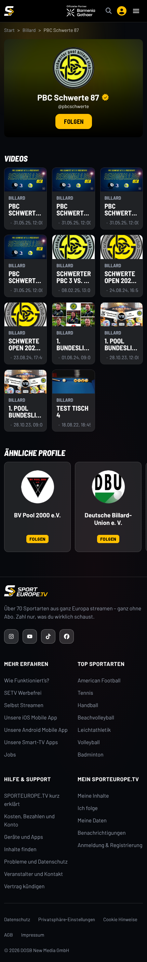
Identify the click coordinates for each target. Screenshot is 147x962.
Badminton (91, 754)
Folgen (73, 121)
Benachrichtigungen (102, 833)
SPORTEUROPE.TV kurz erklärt (31, 800)
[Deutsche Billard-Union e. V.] (108, 486)
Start (9, 30)
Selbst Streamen (23, 705)
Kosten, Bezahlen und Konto (29, 820)
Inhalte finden (20, 849)
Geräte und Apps (23, 837)
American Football (99, 680)
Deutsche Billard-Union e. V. (108, 519)
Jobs (10, 754)
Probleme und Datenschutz (36, 861)
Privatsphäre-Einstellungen (66, 919)
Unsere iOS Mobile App (30, 717)
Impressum (32, 935)
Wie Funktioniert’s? (26, 680)
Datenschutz (17, 919)
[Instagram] (11, 636)
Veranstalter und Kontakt (33, 874)
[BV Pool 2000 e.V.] (37, 486)
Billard (29, 30)
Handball (88, 705)
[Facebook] (66, 636)
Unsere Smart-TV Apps (31, 742)
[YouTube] (30, 636)
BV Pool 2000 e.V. (37, 515)
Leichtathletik (94, 730)
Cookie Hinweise (120, 919)
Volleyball (89, 742)
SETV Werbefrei (22, 693)
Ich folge (88, 808)
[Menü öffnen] (136, 11)
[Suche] (108, 10)
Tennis (85, 693)
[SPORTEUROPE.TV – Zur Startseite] (9, 11)
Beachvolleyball (96, 717)
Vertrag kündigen (24, 886)
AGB (8, 935)
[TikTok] (48, 636)
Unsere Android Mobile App (36, 730)
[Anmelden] (121, 11)
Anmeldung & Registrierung (110, 845)
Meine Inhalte (93, 796)
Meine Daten (92, 820)
